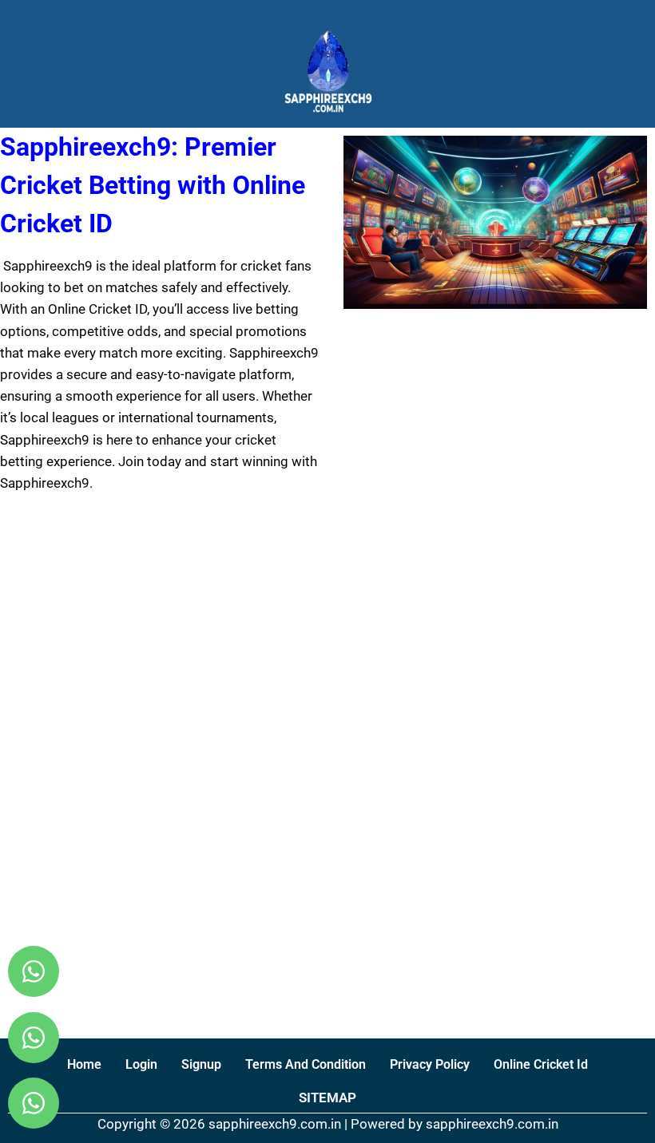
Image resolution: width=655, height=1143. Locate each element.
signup (201, 1064)
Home (84, 1064)
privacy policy (430, 1064)
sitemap (327, 1097)
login (141, 1064)
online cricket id (541, 1064)
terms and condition (305, 1064)
